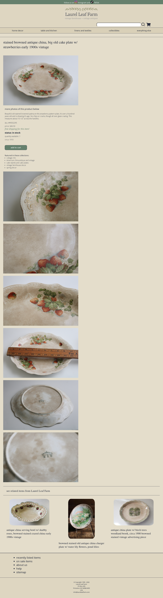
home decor (17, 30)
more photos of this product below (22, 108)
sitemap (21, 572)
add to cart (16, 147)
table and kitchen (49, 30)
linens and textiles (82, 30)
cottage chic (11, 158)
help (19, 568)
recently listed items (28, 557)
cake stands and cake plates (17, 163)
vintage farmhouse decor (16, 165)
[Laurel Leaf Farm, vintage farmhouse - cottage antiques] (81, 13)
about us (21, 565)
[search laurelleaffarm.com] (143, 25)
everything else (144, 30)
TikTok (96, 2)
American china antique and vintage (21, 160)
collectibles (114, 30)
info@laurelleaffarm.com (81, 592)
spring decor (12, 167)
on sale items (24, 561)
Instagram (82, 2)
